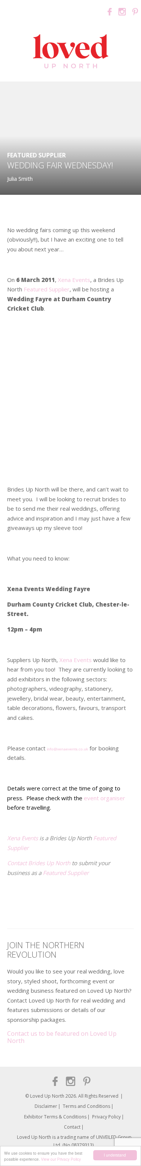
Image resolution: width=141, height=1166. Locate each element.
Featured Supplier (36, 155)
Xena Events (74, 279)
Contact (72, 1127)
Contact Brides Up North (39, 863)
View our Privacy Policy (61, 1159)
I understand (115, 1155)
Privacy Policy (106, 1117)
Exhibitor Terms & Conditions (55, 1117)
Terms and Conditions (86, 1106)
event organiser (104, 798)
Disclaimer (46, 1106)
